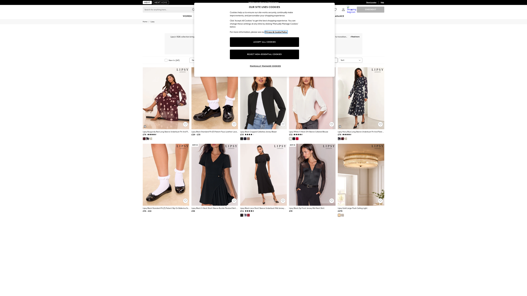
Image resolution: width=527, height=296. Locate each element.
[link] (343, 10)
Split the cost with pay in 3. (263, 2)
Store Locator (371, 2)
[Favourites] (335, 10)
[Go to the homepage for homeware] (161, 2)
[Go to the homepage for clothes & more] (147, 2)
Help (382, 2)
